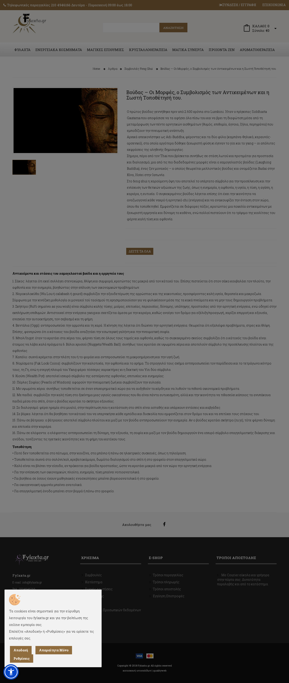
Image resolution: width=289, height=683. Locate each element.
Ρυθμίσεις (22, 658)
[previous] (19, 142)
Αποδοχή (21, 650)
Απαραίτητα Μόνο (53, 650)
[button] (11, 671)
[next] (111, 142)
